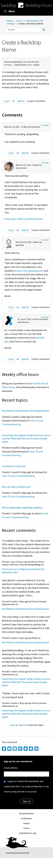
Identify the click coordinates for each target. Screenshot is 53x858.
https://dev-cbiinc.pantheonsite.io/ (24, 219)
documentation (26, 813)
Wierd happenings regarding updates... (22, 507)
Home (9, 20)
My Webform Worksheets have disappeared (25, 410)
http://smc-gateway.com (29, 270)
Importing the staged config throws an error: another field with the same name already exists (26, 438)
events (26, 823)
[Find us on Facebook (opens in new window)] (31, 749)
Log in (7, 100)
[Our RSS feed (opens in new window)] (36, 749)
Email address (10, 767)
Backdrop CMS (23, 853)
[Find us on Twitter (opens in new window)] (25, 749)
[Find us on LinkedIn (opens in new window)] (14, 749)
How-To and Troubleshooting (18, 476)
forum (27, 828)
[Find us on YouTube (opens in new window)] (9, 749)
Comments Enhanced (13, 466)
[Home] (20, 6)
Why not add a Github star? (16, 486)
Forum (19, 20)
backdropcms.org (27, 833)
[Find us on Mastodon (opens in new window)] (20, 749)
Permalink (45, 125)
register (21, 100)
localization (26, 818)
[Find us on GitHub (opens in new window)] (4, 749)
